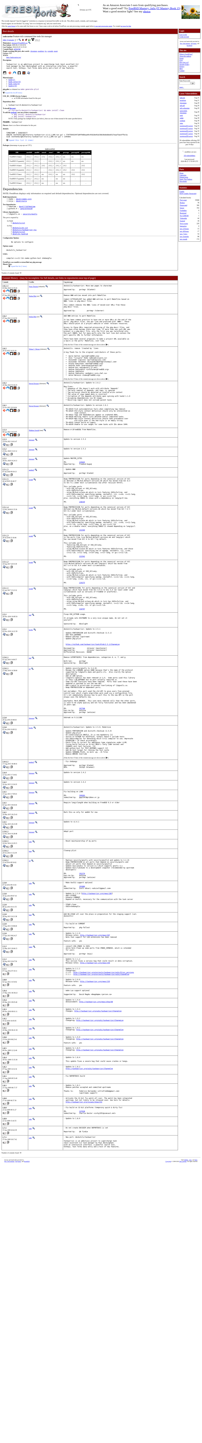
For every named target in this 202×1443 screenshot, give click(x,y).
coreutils (50, 51)
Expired (182, 221)
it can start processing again (103, 26)
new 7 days (183, 234)
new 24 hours (184, 229)
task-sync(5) (14, 84)
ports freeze (11, 26)
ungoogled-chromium (183, 112)
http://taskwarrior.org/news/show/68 (96, 1002)
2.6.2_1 (5, 40)
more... (181, 87)
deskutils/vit (19, 223)
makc (30, 947)
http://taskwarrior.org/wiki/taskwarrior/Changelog (97, 1011)
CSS (190, 1160)
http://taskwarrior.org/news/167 (95, 935)
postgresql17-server (186, 134)
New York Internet (185, 43)
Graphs (181, 191)
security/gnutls (30, 214)
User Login (183, 35)
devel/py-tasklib (20, 234)
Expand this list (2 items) (21, 140)
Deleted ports (183, 177)
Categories (182, 175)
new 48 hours (184, 231)
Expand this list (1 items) (19, 266)
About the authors (185, 56)
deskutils (11, 40)
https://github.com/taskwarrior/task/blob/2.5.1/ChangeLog (93, 644)
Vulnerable (183, 218)
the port (12, 108)
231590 (82, 530)
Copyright (168, 1161)
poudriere (41, 51)
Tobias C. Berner (34, 349)
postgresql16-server (186, 131)
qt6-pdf (182, 106)
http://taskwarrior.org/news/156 (95, 963)
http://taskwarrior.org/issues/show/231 (84, 1102)
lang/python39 (26, 209)
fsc (46, 51)
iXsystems (194, 43)
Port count (183, 200)
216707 (82, 609)
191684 (82, 886)
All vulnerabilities (189, 156)
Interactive (183, 226)
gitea (181, 123)
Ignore (182, 208)
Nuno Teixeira (33, 287)
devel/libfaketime (27, 207)
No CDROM (184, 216)
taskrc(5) (12, 86)
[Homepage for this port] (4, 74)
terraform (183, 100)
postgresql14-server (186, 126)
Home (181, 173)
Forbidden (183, 211)
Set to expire (184, 224)
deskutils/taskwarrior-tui (25, 230)
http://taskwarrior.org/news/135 (95, 981)
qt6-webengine (184, 108)
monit (56, 51)
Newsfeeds (183, 181)
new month (183, 239)
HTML (186, 1160)
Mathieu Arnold (34, 430)
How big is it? (184, 62)
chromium (33, 51)
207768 (82, 708)
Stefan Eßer (32, 296)
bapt (30, 851)
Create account (184, 37)
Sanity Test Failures (185, 179)
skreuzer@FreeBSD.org (19, 43)
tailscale (182, 98)
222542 (82, 556)
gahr (30, 842)
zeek (181, 115)
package (14, 112)
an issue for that (126, 26)
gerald (31, 480)
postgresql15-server (186, 128)
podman (182, 121)
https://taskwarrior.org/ (13, 57)
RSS (196, 1160)
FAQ (181, 60)
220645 (82, 462)
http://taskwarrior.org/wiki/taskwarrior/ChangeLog (99, 1020)
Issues (181, 58)
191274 (82, 874)
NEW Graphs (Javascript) (187, 194)
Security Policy (184, 64)
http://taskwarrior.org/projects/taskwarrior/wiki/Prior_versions (103, 972)
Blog (181, 69)
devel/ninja (21, 201)
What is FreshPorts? (186, 54)
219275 (82, 583)
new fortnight (184, 237)
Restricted (183, 213)
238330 (82, 502)
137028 (82, 1111)
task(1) (11, 80)
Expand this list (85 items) (13, 93)
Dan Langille (182, 1161)
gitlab (181, 118)
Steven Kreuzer (34, 384)
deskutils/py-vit (20, 228)
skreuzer (31, 440)
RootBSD (189, 45)
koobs (31, 630)
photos (146, 11)
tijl (30, 669)
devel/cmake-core (23, 199)
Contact (181, 71)
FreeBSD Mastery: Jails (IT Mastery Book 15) (154, 8)
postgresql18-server (186, 136)
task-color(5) (14, 82)
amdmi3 (31, 470)
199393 (82, 795)
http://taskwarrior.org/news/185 (97, 894)
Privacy (181, 67)
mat (30, 615)
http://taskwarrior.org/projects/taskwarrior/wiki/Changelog (101, 974)
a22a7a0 (17, 49)
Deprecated (183, 205)
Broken (182, 203)
